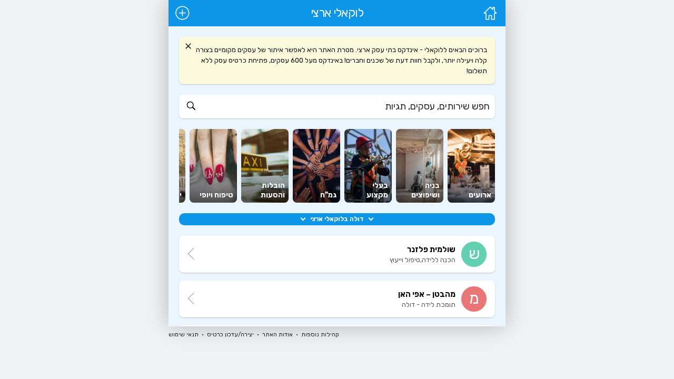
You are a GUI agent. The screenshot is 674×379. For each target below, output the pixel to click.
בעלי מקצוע (377, 190)
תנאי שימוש (183, 334)
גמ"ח (328, 195)
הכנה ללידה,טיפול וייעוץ (422, 260)
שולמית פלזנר (431, 249)
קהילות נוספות (320, 334)
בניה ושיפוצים (425, 190)
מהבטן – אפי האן (426, 294)
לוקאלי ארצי (337, 13)
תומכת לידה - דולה (428, 304)
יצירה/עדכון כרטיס (230, 334)
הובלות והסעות (273, 190)
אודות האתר (277, 334)
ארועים (480, 195)
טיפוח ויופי (216, 195)
